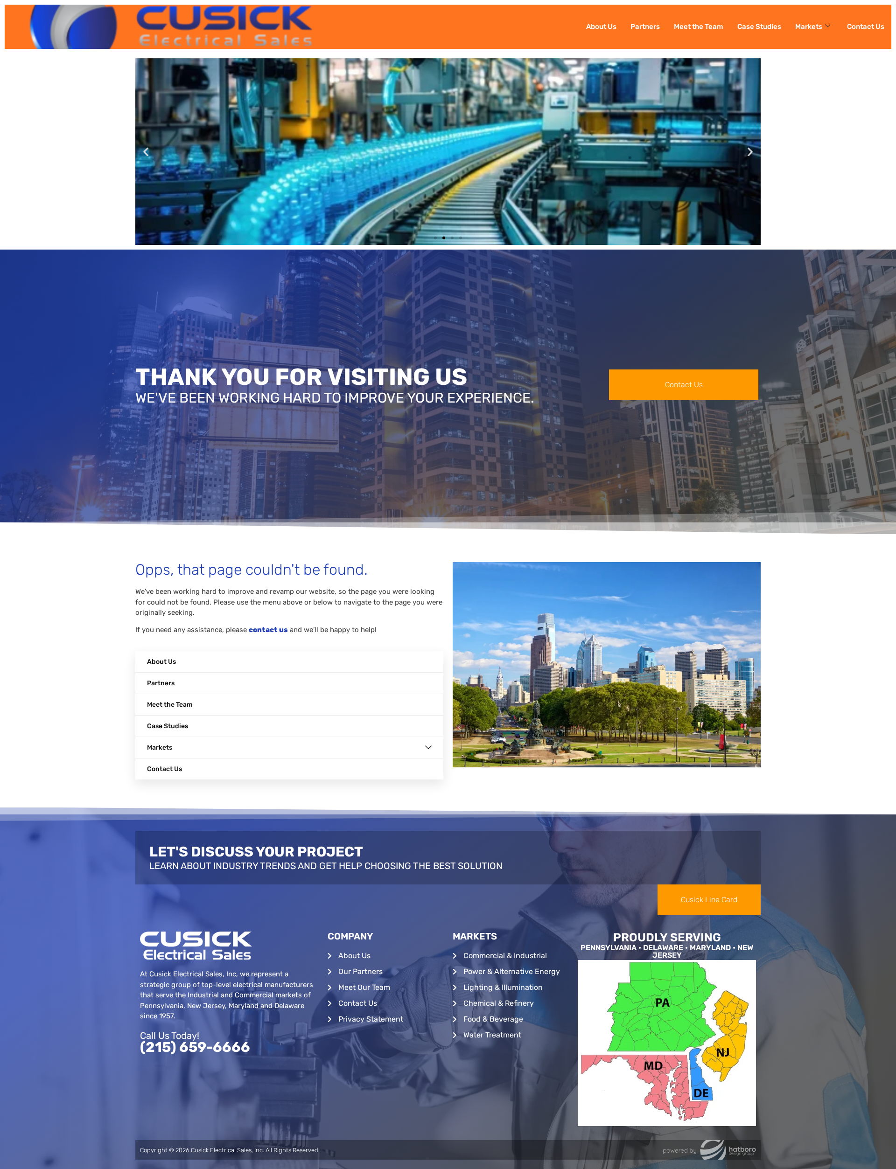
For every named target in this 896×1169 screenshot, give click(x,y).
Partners (645, 26)
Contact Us (865, 26)
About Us (601, 26)
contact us (268, 630)
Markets (808, 26)
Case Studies (759, 26)
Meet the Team (698, 26)
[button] (146, 152)
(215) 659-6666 (195, 1047)
